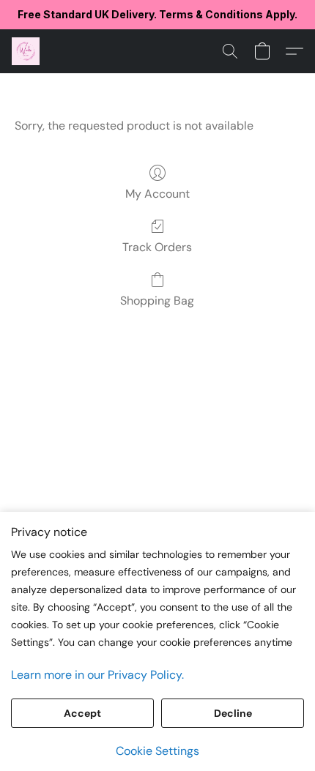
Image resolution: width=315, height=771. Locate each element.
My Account (157, 193)
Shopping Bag (157, 300)
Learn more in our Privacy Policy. (97, 674)
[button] (26, 51)
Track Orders (157, 247)
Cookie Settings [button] (157, 751)
